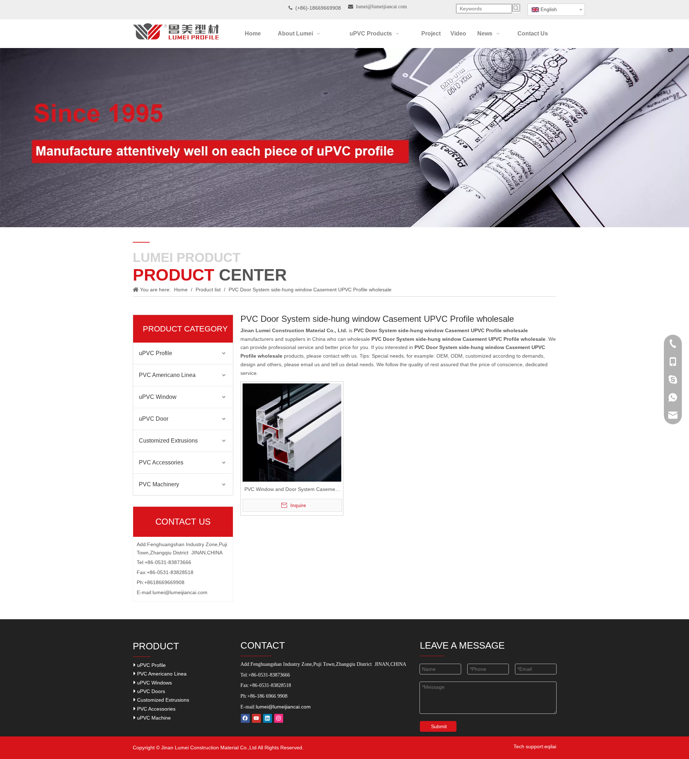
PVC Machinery (159, 484)
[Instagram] (278, 718)
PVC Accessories (161, 462)
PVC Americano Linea (167, 375)
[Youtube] (256, 718)
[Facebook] (245, 718)
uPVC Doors (150, 691)
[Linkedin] (267, 718)
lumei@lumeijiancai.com (180, 592)
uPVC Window (158, 397)
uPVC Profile (155, 353)
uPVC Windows (154, 683)
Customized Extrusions (168, 441)
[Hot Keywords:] (516, 8)
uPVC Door (153, 419)
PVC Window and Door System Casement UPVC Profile (291, 490)
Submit (439, 726)
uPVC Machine (153, 718)
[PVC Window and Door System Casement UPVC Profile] (292, 432)
